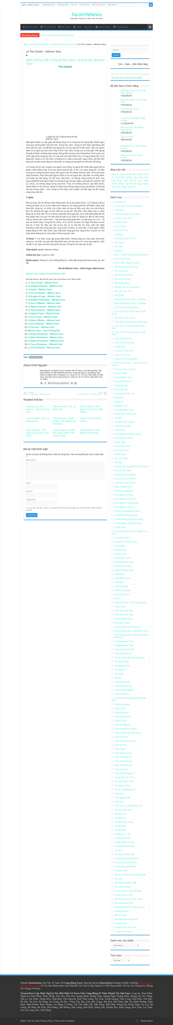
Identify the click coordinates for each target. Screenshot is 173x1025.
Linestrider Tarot (122, 538)
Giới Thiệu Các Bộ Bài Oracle (128, 434)
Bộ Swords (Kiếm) (123, 279)
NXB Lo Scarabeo (123, 590)
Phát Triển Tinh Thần (124, 615)
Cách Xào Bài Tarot (123, 338)
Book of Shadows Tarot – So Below (130, 303)
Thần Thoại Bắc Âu (123, 757)
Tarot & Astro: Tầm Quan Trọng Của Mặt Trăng (91, 409)
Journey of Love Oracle (125, 483)
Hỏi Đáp (118, 462)
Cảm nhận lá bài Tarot (124, 343)
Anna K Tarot (120, 226)
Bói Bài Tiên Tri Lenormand (127, 287)
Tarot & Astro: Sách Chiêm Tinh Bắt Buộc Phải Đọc (64, 421)
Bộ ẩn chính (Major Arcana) (127, 263)
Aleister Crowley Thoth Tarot (127, 214)
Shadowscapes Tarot (124, 641)
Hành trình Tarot (122, 450)
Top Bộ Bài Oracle (48, 5)
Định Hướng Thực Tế (124, 393)
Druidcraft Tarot (121, 385)
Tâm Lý (118, 678)
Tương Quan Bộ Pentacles (127, 858)
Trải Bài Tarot (121, 830)
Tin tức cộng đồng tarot (125, 789)
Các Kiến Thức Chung (125, 318)
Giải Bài (118, 418)
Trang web (30, 500)
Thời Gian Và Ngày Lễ (125, 773)
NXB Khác (119, 582)
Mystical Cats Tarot (123, 566)
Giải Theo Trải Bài (123, 426)
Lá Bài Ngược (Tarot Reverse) (128, 523)
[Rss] (137, 1020)
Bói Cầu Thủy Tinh (123, 291)
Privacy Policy (47, 1021)
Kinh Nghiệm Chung (124, 495)
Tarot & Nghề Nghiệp (124, 690)
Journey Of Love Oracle (125, 475)
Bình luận (31, 460)
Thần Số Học (112, 5)
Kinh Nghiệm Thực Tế (125, 507)
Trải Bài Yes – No (122, 834)
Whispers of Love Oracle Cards (129, 899)
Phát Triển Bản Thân (124, 611)
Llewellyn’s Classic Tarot (126, 542)
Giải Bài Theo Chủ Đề (124, 422)
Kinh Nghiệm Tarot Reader (127, 503)
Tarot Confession (122, 704)
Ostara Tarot (120, 607)
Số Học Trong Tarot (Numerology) (130, 657)
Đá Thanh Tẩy (84, 5)
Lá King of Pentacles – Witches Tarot (45, 334)
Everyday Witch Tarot (124, 410)
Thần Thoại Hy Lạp (123, 765)
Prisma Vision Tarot (123, 619)
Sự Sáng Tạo (121, 670)
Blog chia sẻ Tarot (123, 259)
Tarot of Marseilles (123, 717)
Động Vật (119, 398)
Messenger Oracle (123, 558)
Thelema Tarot (121, 769)
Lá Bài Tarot (120, 527)
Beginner (119, 251)
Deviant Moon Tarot (123, 377)
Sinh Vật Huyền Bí (123, 653)
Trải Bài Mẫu (120, 826)
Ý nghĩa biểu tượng (123, 931)
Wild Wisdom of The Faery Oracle (130, 907)
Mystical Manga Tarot (124, 570)
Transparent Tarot (122, 838)
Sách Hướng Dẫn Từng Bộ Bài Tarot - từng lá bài (55, 44)
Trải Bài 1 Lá (120, 814)
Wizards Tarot (121, 923)
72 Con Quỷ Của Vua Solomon (128, 206)
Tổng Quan (122, 27)
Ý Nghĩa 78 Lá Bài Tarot (125, 927)
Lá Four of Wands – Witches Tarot (44, 303)
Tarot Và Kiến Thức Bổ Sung (127, 733)
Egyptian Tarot (121, 406)
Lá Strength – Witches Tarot (39, 393)
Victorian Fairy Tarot (124, 895)
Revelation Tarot (122, 623)
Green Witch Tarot (123, 446)
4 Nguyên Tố (120, 202)
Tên (28, 483)
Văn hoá (118, 879)
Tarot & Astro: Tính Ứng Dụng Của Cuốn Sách (37, 433)
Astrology (119, 234)
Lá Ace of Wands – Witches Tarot (43, 324)
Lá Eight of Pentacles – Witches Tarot (46, 341)
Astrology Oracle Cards (125, 238)
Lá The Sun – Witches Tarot (41, 327)
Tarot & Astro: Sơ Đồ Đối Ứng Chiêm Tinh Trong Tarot (64, 433)
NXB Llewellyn (121, 586)
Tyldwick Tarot (121, 871)
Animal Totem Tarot (123, 218)
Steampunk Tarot (122, 666)
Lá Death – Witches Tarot (40, 289)
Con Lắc (74, 5)
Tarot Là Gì (32, 27)
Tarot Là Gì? (120, 708)
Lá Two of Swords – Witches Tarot (44, 310)
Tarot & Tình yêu (122, 694)
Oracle (118, 598)
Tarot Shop (104, 27)
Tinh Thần (119, 802)
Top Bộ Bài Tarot (63, 5)
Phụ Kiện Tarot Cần (98, 5)
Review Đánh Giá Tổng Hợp (127, 627)
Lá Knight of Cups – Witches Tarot (44, 296)
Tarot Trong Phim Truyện (126, 729)
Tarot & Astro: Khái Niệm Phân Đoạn (90, 431)
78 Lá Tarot (49, 27)
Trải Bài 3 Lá (120, 818)
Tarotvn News (146, 1021)
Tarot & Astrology (122, 682)
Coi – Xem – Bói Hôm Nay (133, 64)
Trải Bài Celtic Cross (124, 822)
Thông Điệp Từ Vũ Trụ (125, 777)
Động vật (119, 402)
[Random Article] (150, 27)
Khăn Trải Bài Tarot (123, 487)
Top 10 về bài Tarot (123, 810)
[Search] (151, 5)
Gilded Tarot (120, 430)
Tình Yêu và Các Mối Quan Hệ (128, 806)
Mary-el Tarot (120, 554)
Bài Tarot (119, 247)
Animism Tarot (121, 222)
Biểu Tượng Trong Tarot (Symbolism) (131, 255)
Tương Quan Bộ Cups (125, 854)
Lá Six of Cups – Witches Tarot (42, 317)
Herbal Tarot (120, 454)
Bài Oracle (119, 242)
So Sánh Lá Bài (122, 662)
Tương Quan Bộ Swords (126, 862)
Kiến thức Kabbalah (124, 491)
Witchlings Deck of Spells (126, 919)
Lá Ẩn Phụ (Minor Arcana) (126, 515)
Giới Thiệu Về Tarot (123, 438)
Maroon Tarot (120, 550)
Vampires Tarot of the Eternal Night (130, 875)
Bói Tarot (65, 27)
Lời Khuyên (120, 546)
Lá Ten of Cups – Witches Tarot (43, 283)
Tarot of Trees (121, 721)
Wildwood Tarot (122, 911)
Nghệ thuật (119, 574)
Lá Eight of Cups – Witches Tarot (43, 313)
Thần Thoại (120, 749)
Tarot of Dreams (122, 712)
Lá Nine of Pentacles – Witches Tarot (45, 337)
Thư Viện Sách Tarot (124, 781)
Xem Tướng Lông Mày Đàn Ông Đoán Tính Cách (130, 179)
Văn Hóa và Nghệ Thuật (125, 883)
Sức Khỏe (119, 674)
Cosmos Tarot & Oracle (125, 369)
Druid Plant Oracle (123, 381)
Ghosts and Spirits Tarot (125, 414)
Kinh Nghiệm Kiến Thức (125, 499)
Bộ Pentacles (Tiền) (123, 275)
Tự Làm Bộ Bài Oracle (125, 846)
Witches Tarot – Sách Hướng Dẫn (44, 331)
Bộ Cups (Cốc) (121, 271)
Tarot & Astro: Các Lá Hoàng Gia (37, 419)
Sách (79, 27)
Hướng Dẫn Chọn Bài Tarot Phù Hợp (131, 466)
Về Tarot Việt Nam (123, 887)
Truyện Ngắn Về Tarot (124, 842)
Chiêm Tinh (120, 347)
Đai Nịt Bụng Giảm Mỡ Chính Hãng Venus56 (130, 185)
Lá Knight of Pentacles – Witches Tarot (46, 300)
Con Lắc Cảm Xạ (122, 355)
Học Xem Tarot (121, 458)
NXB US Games (122, 594)
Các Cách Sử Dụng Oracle (127, 307)
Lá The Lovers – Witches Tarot (89, 393)
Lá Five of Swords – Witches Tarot (44, 293)
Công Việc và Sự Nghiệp (126, 359)
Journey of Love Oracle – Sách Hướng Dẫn (38, 409)
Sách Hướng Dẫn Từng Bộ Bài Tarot (131, 631)
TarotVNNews (86, 14)
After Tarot (119, 210)
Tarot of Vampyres (123, 725)
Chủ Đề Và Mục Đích (124, 351)
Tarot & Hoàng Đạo (123, 686)
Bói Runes (119, 295)
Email (29, 491)
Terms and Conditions (64, 1021)
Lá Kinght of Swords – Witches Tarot (45, 286)
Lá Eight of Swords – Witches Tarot (44, 307)
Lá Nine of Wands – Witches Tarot (44, 320)
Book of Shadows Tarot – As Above (130, 299)
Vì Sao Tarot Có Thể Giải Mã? (128, 891)
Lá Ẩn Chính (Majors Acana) (127, 511)
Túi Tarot (118, 850)
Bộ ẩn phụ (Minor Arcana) (126, 267)
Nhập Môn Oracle (122, 578)
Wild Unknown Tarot (124, 903)
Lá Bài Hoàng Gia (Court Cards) (129, 519)
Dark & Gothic (121, 373)
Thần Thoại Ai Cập (123, 753)
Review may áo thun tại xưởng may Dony (57, 35)
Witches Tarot (36, 357)
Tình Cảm (119, 794)
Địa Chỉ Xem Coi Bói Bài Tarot (127, 174)
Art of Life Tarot (121, 230)
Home (28, 44)
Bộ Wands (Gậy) (122, 283)
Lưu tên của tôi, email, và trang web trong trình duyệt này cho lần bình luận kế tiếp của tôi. (64, 509)
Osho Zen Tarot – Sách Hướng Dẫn (131, 602)
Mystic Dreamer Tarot (124, 562)
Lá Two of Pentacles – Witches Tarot (45, 344)
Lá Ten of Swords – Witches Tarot (44, 348)
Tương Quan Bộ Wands (125, 867)
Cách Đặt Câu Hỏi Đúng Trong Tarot (131, 322)
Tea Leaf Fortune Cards (125, 741)
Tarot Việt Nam (121, 737)
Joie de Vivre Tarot (123, 470)
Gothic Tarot (120, 442)
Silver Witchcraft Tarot (124, 649)
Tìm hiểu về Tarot (122, 785)
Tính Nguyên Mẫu (123, 798)
